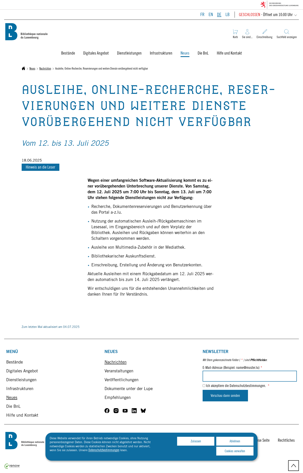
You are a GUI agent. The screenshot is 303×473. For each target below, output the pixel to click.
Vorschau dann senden (225, 396)
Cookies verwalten (235, 451)
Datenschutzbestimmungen (103, 450)
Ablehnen (235, 441)
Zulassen (196, 441)
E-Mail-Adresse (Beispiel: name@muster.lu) (232, 368)
